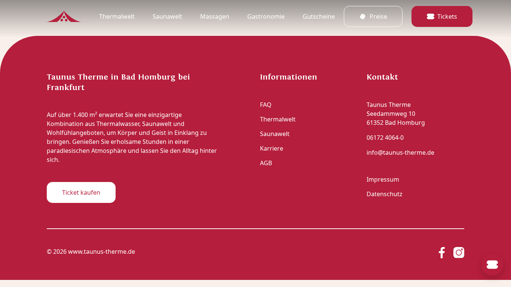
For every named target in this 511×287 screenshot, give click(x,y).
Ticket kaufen (81, 192)
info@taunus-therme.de (400, 152)
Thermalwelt (117, 16)
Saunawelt (167, 16)
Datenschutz (385, 194)
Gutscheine (319, 16)
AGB (266, 163)
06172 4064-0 (385, 137)
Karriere (271, 148)
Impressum (383, 179)
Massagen (214, 16)
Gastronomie (266, 16)
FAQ (266, 105)
